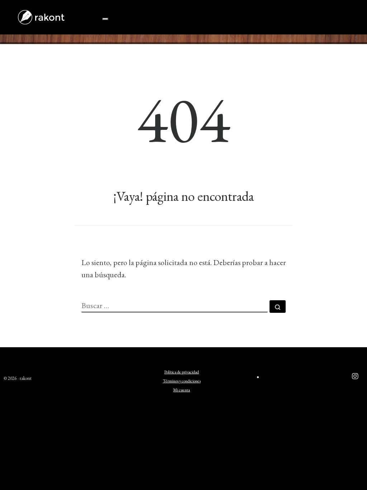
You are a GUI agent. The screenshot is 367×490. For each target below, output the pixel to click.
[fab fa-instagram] (355, 377)
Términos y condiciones (182, 381)
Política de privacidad (181, 372)
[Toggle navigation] (105, 19)
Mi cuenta (181, 390)
